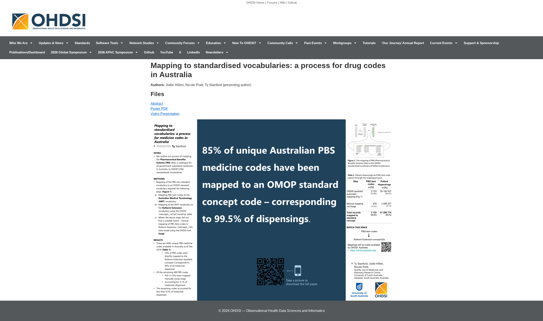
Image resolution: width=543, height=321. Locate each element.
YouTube (166, 52)
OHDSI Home (255, 2)
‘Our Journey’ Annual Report (403, 43)
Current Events (441, 43)
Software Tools (107, 43)
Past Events (313, 43)
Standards (82, 43)
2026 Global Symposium (69, 52)
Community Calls (280, 43)
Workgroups (342, 43)
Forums (272, 2)
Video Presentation (165, 114)
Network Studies (141, 43)
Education (213, 43)
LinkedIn (193, 52)
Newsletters (214, 52)
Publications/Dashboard (27, 52)
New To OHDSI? (244, 43)
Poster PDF (159, 108)
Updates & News (51, 43)
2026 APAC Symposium (115, 52)
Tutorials (369, 43)
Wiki (282, 2)
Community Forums (180, 43)
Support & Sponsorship (481, 43)
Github (292, 2)
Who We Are (18, 43)
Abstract (157, 103)
